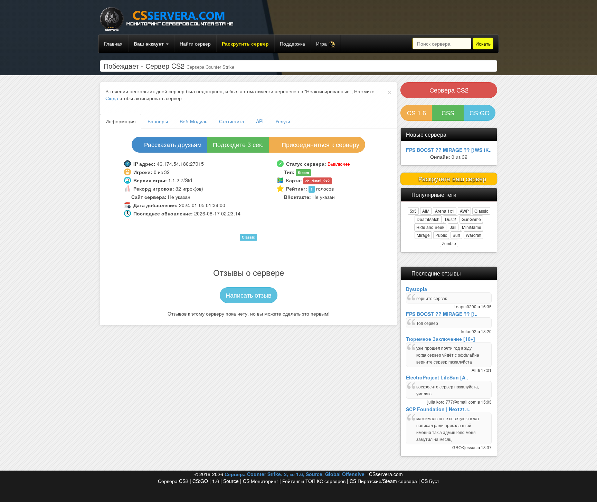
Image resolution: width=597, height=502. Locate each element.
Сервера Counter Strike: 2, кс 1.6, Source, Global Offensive (294, 474)
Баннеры (158, 121)
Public (441, 235)
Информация (120, 121)
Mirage (423, 235)
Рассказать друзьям (171, 144)
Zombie (449, 243)
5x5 (413, 211)
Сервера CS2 (448, 89)
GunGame (471, 219)
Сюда (111, 98)
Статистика (231, 121)
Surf (456, 235)
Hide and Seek (430, 227)
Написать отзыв (249, 294)
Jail (453, 227)
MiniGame (471, 227)
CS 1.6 (416, 112)
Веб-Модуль (193, 121)
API (260, 121)
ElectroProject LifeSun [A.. (437, 377)
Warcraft (473, 235)
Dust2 (450, 219)
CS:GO (480, 112)
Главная (113, 43)
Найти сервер (195, 43)
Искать (483, 43)
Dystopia (416, 289)
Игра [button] (322, 43)
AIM (425, 211)
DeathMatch (428, 219)
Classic (481, 211)
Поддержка (292, 43)
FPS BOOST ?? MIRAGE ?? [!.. (441, 313)
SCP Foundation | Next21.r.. (438, 409)
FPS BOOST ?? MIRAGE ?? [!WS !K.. (449, 149)
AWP (464, 211)
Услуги (282, 121)
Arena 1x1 (444, 211)
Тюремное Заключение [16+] (440, 338)
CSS (448, 112)
